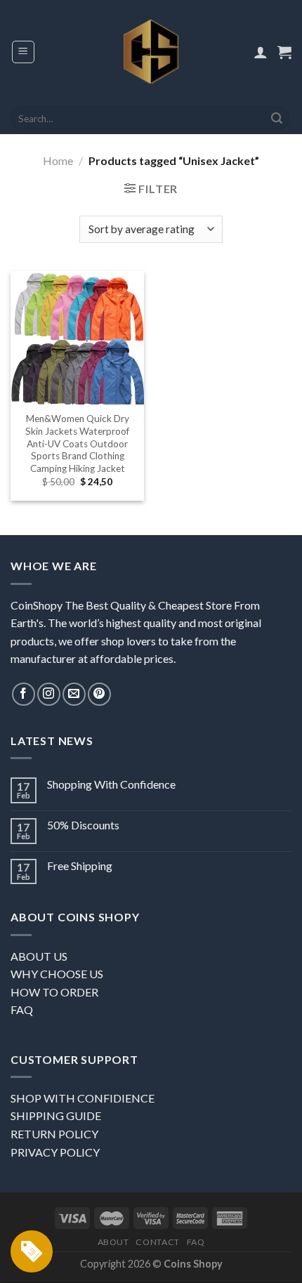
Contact (157, 1242)
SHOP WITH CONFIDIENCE (83, 1098)
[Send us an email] (74, 694)
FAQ (22, 1009)
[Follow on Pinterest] (99, 694)
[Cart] (284, 52)
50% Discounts (83, 824)
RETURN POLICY (54, 1133)
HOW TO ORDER (54, 992)
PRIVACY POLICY (55, 1152)
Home (58, 160)
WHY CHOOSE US (57, 973)
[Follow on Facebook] (23, 694)
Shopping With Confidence (111, 784)
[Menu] (23, 52)
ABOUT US (39, 956)
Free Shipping (79, 865)
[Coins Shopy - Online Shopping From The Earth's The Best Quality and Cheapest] (151, 51)
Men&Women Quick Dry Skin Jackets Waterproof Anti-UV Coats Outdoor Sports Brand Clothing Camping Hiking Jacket (77, 443)
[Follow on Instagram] (48, 694)
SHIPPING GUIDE (56, 1115)
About (113, 1242)
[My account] (261, 52)
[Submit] (277, 119)
